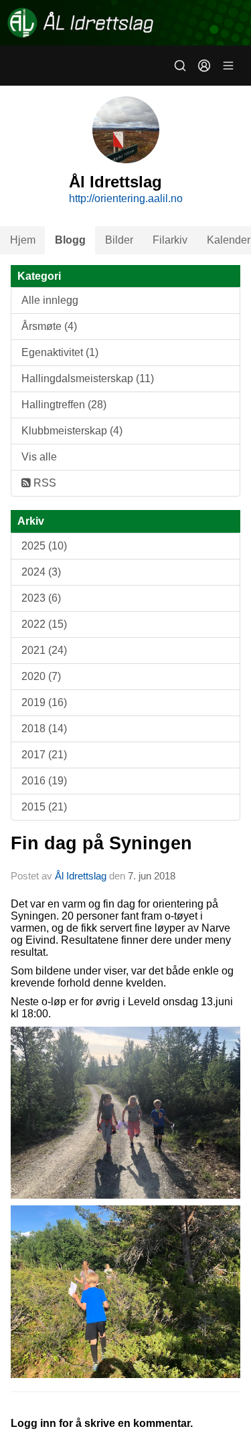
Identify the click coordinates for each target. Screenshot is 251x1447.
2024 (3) (41, 572)
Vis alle (39, 456)
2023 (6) (41, 598)
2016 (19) (44, 780)
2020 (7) (41, 676)
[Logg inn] (204, 66)
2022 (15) (44, 624)
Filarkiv (170, 240)
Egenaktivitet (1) (59, 352)
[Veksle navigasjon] (228, 66)
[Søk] (180, 66)
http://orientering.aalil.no (126, 198)
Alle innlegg (49, 300)
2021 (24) (44, 650)
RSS (43, 483)
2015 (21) (44, 807)
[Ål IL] (125, 23)
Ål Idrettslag (80, 875)
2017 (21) (44, 754)
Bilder (119, 240)
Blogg (70, 240)
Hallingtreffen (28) (63, 404)
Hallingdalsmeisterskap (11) (87, 378)
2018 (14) (44, 728)
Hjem (22, 240)
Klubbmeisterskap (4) (71, 430)
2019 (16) (44, 702)
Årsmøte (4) (49, 326)
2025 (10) (44, 545)
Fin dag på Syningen (101, 843)
